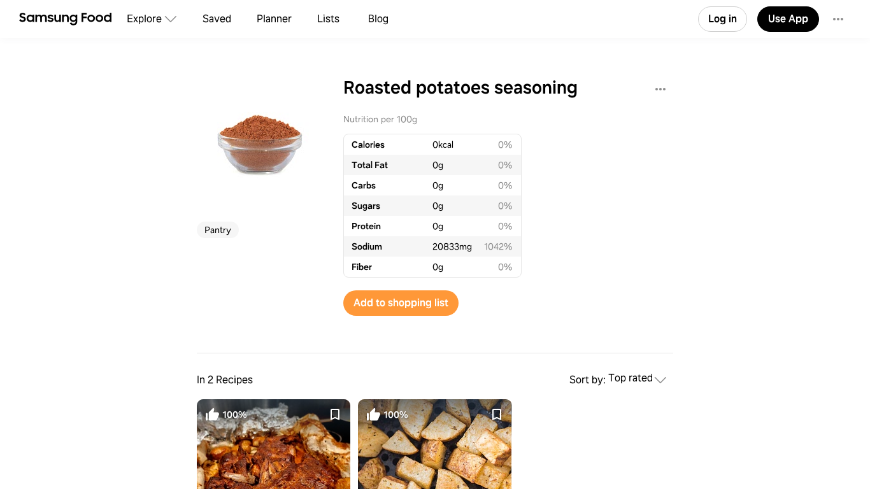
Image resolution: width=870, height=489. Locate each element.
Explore (144, 18)
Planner (274, 18)
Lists (328, 18)
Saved (217, 18)
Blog (378, 18)
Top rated (630, 378)
